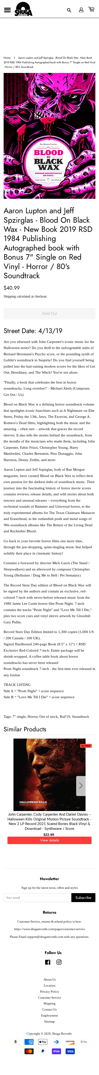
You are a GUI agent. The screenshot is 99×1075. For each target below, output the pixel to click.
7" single (19, 717)
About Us (49, 979)
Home (7, 58)
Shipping (10, 296)
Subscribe (83, 897)
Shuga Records (62, 1033)
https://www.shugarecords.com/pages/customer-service (49, 929)
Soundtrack (80, 717)
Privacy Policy (49, 991)
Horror (32, 717)
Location (50, 985)
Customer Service (49, 997)
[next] (83, 786)
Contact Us (49, 1009)
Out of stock (48, 717)
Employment (49, 1015)
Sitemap (49, 1021)
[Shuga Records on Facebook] (47, 963)
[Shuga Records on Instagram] (59, 963)
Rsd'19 (65, 717)
